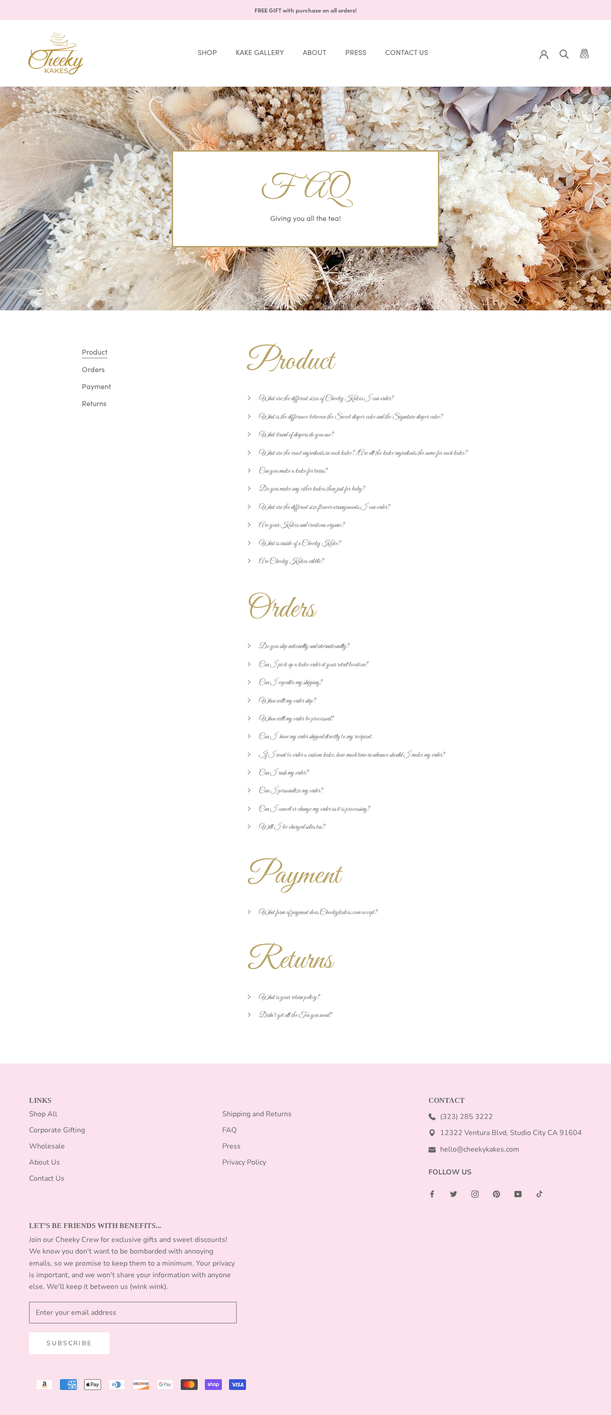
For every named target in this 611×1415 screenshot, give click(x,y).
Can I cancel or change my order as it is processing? (314, 809)
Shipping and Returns (257, 1114)
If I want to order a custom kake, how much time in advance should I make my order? (352, 754)
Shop (207, 52)
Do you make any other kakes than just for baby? (312, 488)
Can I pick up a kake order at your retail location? (313, 664)
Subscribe (69, 1343)
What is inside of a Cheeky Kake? (300, 543)
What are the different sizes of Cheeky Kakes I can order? (326, 398)
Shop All (43, 1114)
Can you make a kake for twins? (293, 470)
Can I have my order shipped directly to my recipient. (316, 736)
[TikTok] (539, 1193)
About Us (44, 1162)
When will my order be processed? (296, 718)
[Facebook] (432, 1193)
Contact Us (406, 52)
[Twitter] (453, 1193)
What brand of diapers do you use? (296, 434)
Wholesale (47, 1146)
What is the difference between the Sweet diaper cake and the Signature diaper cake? (351, 416)
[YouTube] (518, 1193)
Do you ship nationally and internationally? (304, 646)
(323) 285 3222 (466, 1117)
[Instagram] (475, 1193)
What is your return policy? (289, 997)
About (315, 52)
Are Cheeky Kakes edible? (291, 561)
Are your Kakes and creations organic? (302, 525)
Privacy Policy (244, 1162)
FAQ (229, 1130)
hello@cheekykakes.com (479, 1149)
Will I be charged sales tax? (292, 826)
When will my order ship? (287, 700)
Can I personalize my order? (291, 790)
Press (355, 52)
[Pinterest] (496, 1193)
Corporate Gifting (57, 1130)
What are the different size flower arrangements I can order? (324, 507)
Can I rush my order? (284, 772)
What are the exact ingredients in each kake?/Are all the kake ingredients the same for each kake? (363, 453)
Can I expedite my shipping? (290, 682)
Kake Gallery (260, 52)
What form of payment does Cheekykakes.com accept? (318, 912)
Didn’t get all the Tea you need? (296, 1015)
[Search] (564, 53)
